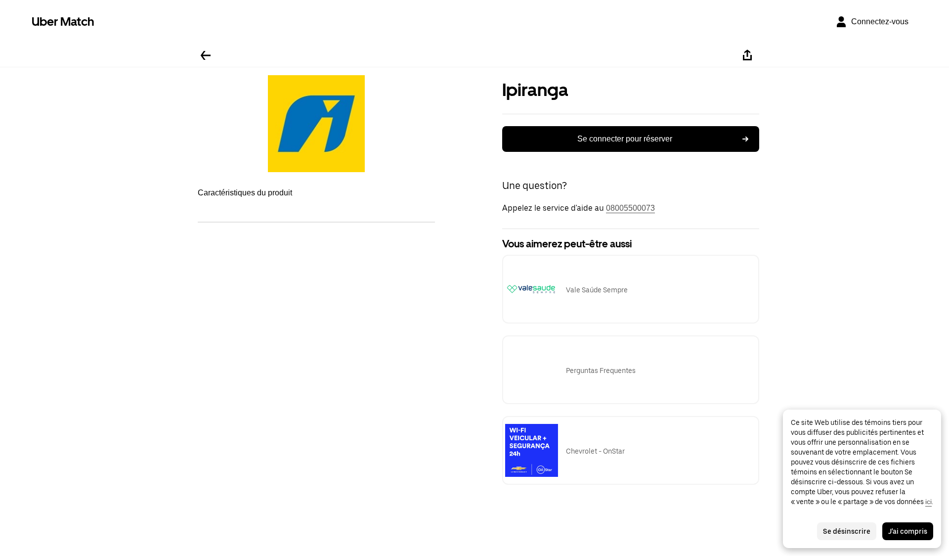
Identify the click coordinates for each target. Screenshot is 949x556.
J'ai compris (907, 531)
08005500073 (630, 208)
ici (928, 502)
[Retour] (205, 55)
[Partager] (747, 55)
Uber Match (63, 21)
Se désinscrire (846, 531)
